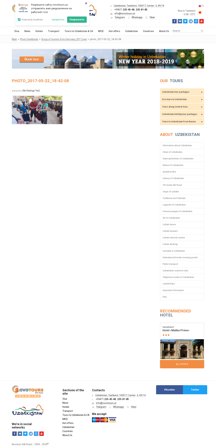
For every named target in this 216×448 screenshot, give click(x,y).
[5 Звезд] (21, 91)
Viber (152, 17)
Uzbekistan (131, 31)
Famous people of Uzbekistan (177, 211)
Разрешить (77, 19)
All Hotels (182, 364)
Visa (16, 31)
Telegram (120, 17)
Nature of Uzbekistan (173, 165)
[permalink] (182, 341)
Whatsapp (137, 17)
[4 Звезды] (19, 91)
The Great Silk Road (172, 185)
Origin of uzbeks (171, 191)
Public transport (170, 264)
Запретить (58, 19)
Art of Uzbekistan (171, 218)
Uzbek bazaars (170, 231)
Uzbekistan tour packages (175, 92)
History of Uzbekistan (173, 178)
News (27, 31)
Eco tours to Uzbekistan (174, 99)
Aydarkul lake (169, 171)
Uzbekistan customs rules (175, 270)
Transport (53, 31)
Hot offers (114, 31)
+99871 (124, 9)
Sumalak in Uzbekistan (174, 251)
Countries (148, 31)
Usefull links (169, 283)
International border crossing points (180, 257)
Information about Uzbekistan (177, 145)
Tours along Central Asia (174, 106)
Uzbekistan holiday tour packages (179, 114)
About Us (164, 31)
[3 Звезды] (17, 91)
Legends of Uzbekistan (174, 204)
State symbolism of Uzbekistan (178, 158)
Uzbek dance (169, 224)
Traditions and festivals (174, 198)
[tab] (169, 389)
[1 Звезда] (13, 91)
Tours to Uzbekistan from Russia (179, 121)
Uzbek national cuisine (174, 237)
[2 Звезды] (15, 91)
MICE (101, 31)
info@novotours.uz (125, 13)
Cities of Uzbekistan (172, 152)
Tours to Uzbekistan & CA (78, 31)
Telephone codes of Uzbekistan (178, 277)
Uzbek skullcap (170, 244)
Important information (173, 290)
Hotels (39, 31)
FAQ (165, 297)
